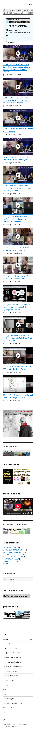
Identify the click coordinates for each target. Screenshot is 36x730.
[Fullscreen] (31, 513)
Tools (4, 694)
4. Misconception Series (13, 662)
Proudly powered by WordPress (12, 726)
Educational (7, 708)
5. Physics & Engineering (13, 667)
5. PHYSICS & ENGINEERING (13, 557)
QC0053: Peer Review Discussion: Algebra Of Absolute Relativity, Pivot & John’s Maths (17, 338)
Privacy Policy (25, 724)
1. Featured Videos (10, 648)
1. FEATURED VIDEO (10, 548)
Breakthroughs (8, 699)
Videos (5, 639)
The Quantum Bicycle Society (11, 724)
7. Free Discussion (11, 676)
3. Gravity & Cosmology (12, 657)
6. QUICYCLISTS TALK (11, 559)
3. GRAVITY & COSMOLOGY (12, 552)
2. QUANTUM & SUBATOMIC (13, 550)
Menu (30, 4)
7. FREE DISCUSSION (10, 561)
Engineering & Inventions (12, 703)
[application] (18, 506)
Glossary (6, 712)
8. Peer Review (9, 680)
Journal (5, 685)
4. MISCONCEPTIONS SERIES (13, 554)
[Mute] (28, 513)
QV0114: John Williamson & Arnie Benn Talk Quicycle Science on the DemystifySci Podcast (16, 188)
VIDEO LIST (8, 644)
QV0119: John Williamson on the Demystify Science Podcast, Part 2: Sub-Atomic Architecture (16, 100)
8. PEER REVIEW (8, 563)
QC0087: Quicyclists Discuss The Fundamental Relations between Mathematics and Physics (16, 219)
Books (5, 689)
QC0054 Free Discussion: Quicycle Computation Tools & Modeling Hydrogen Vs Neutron (16, 307)
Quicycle (6, 634)
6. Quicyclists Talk (10, 671)
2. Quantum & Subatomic (13, 653)
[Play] (5, 513)
